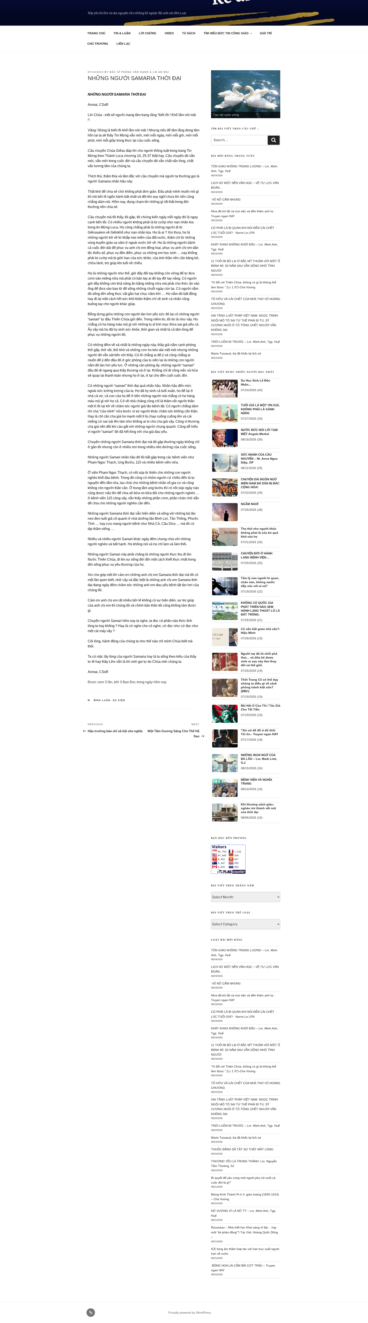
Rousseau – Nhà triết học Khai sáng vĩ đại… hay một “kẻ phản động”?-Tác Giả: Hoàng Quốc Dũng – (244, 1232)
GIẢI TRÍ (266, 33)
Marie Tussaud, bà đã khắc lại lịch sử (236, 353)
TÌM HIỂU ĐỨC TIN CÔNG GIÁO (226, 33)
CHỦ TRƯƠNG (97, 43)
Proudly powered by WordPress (189, 1312)
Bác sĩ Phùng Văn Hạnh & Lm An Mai (139, 72)
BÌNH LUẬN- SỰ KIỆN (109, 700)
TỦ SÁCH (188, 33)
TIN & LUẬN (122, 33)
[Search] (274, 140)
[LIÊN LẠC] (90, 1312)
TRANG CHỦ (96, 33)
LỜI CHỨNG (147, 33)
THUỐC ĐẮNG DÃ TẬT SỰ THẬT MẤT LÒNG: (242, 1149)
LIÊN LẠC (123, 43)
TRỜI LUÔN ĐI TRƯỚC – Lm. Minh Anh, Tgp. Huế (245, 341)
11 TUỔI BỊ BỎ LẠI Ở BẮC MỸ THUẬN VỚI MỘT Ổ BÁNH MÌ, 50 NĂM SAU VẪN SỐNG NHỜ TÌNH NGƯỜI (245, 265)
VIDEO (169, 33)
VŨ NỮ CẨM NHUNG (226, 199)
